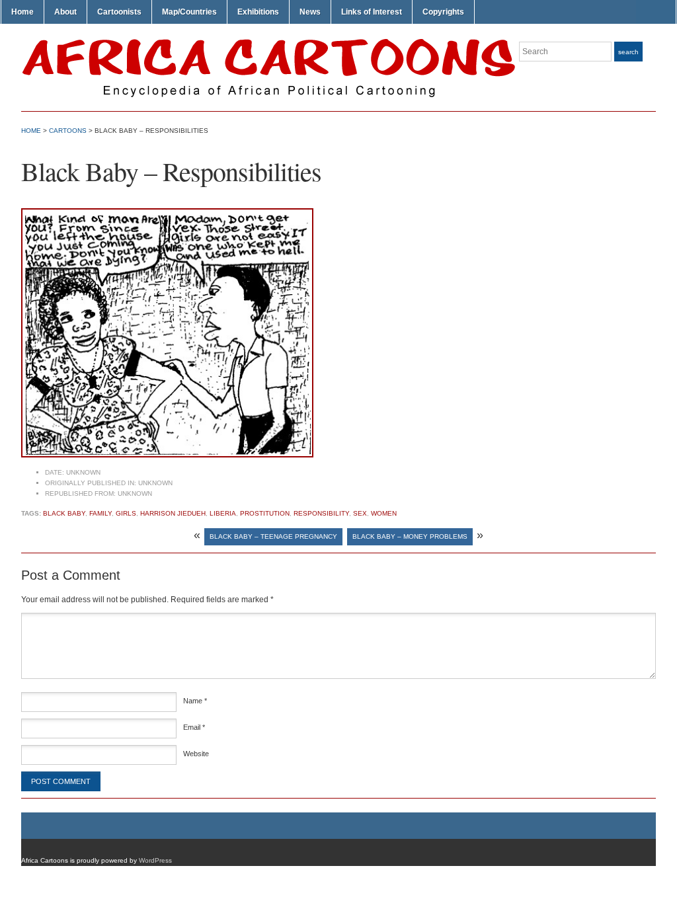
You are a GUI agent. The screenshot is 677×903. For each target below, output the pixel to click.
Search (628, 52)
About (65, 12)
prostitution (265, 513)
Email (194, 727)
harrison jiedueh (173, 513)
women (384, 513)
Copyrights (443, 12)
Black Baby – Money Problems (409, 536)
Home (22, 12)
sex (360, 513)
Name (195, 701)
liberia (223, 513)
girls (126, 513)
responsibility (321, 513)
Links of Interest (371, 12)
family (100, 513)
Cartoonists (119, 12)
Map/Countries (189, 12)
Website (196, 754)
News (310, 12)
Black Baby (64, 513)
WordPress (155, 860)
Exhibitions (258, 12)
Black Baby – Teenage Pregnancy (273, 536)
